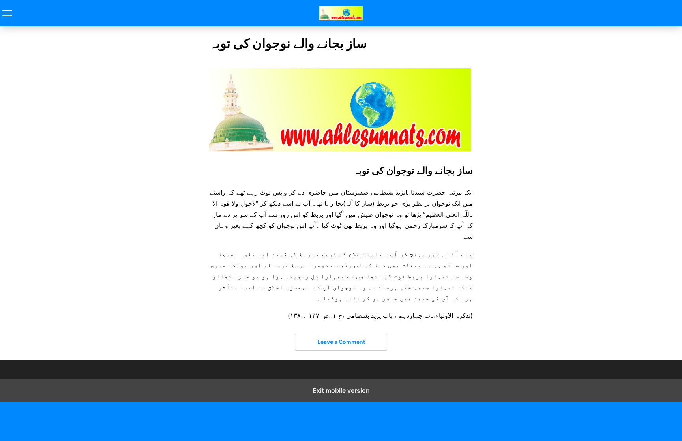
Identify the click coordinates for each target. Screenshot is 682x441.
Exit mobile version (341, 390)
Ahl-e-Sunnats (341, 13)
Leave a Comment (341, 341)
